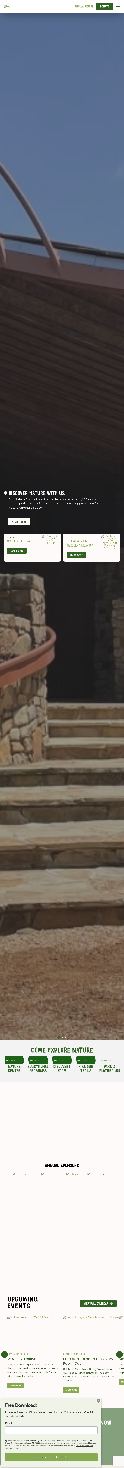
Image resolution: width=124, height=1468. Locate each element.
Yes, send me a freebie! (51, 1457)
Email (8, 1423)
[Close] (98, 1401)
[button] (118, 6)
